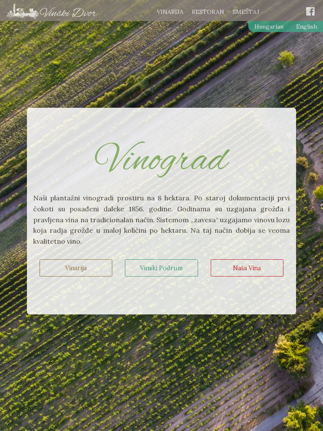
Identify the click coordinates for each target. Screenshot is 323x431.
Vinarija (170, 12)
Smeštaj (246, 12)
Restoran (208, 12)
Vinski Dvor (68, 13)
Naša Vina (247, 268)
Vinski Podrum (161, 268)
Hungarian (268, 26)
